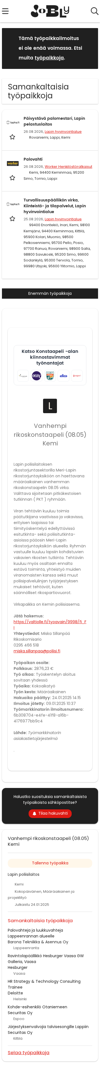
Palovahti (33, 159)
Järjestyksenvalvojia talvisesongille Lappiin (48, 1026)
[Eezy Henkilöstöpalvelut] (36, 375)
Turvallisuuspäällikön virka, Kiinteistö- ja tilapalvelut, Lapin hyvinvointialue (55, 206)
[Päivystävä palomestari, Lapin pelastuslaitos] (13, 122)
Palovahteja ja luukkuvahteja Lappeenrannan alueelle (35, 933)
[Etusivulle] (50, 11)
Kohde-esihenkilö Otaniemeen (37, 1007)
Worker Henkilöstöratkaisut (68, 166)
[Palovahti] (13, 163)
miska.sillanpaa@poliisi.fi (37, 651)
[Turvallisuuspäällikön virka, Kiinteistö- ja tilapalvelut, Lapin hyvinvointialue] (13, 204)
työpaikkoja (49, 58)
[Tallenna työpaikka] (12, 136)
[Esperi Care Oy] (77, 375)
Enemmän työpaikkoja (50, 293)
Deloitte (15, 993)
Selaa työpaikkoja (28, 1052)
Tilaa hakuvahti (53, 813)
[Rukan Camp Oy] (50, 375)
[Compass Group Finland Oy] (23, 375)
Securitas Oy (20, 1013)
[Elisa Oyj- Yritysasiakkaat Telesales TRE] (63, 375)
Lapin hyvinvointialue (63, 131)
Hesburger (18, 967)
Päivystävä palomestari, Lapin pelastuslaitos (54, 121)
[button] (89, 48)
